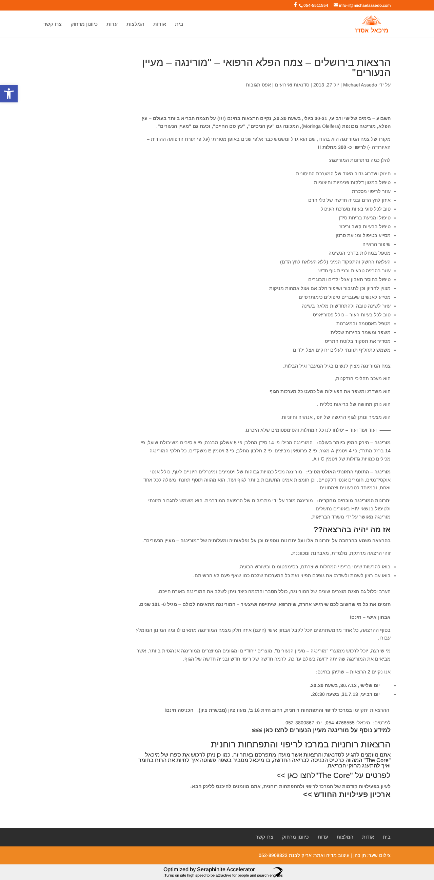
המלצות (135, 24)
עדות (112, 24)
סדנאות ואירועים (292, 84)
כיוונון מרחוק (84, 24)
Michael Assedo (360, 84)
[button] (9, 93)
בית (179, 24)
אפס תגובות (258, 84)
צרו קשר (52, 24)
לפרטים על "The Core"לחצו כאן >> (333, 775)
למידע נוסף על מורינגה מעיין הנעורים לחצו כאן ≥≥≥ (321, 730)
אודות (159, 24)
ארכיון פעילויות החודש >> (347, 794)
